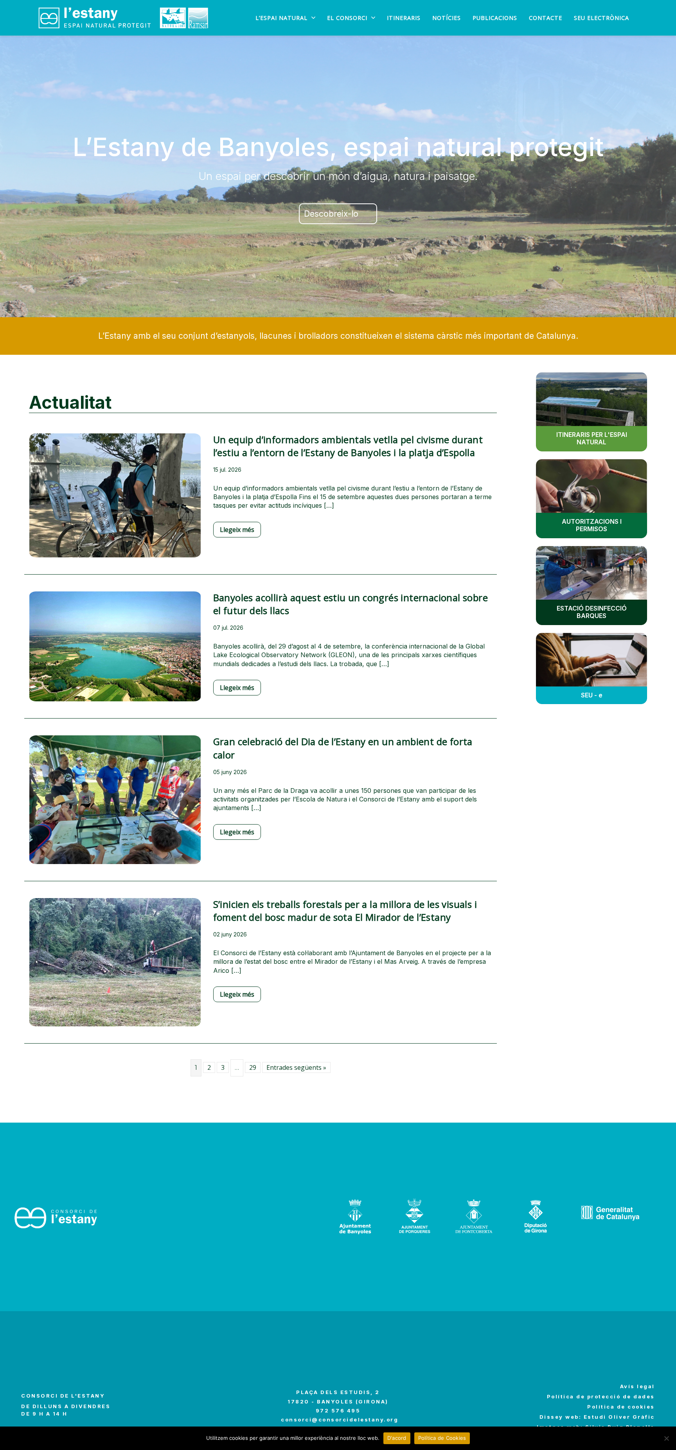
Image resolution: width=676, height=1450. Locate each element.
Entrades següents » (296, 1067)
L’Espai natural (281, 18)
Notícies (446, 18)
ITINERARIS (404, 18)
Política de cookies (621, 1406)
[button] (338, 213)
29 (252, 1067)
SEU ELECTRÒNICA (601, 18)
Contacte (545, 18)
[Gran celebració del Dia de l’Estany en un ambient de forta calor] (115, 805)
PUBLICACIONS (495, 18)
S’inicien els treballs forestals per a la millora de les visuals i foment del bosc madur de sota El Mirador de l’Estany (345, 911)
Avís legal (637, 1386)
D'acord (396, 1438)
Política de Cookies (442, 1438)
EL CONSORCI (347, 18)
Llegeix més (237, 529)
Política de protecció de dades (601, 1396)
